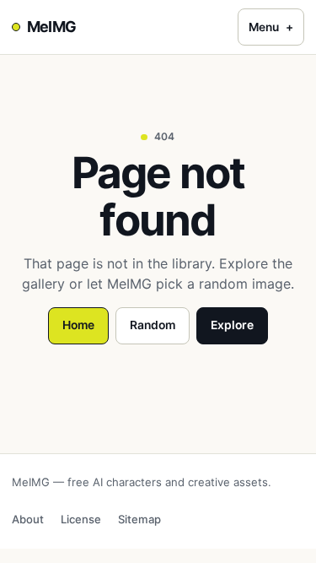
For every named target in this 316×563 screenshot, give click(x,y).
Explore (232, 325)
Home (78, 325)
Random (152, 325)
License (81, 519)
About (28, 519)
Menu (271, 27)
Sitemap (139, 519)
